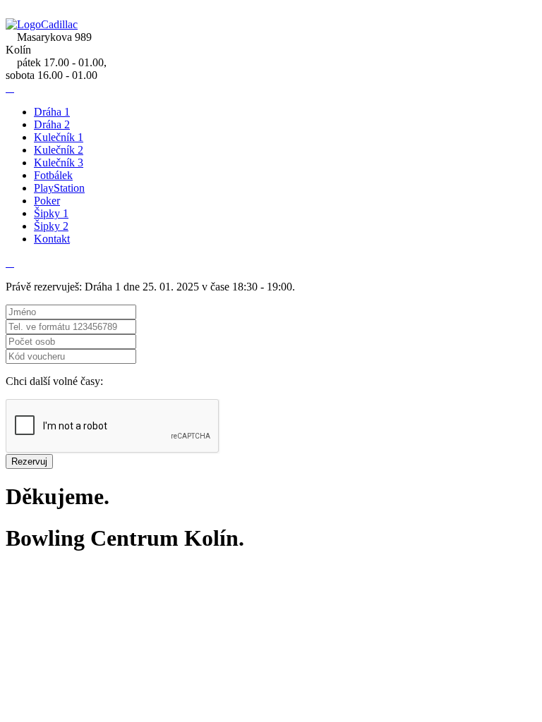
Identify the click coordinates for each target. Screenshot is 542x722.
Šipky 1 (51, 213)
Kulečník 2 (58, 150)
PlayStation (59, 188)
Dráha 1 (52, 112)
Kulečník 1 (58, 137)
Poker (47, 201)
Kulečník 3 (58, 163)
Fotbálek (53, 175)
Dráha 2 (52, 124)
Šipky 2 (51, 226)
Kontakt (52, 239)
